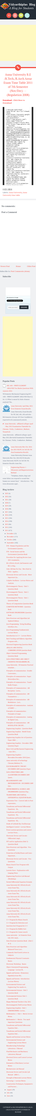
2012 (7, 527)
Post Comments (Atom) (20, 271)
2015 (7, 518)
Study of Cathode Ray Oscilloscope (18, 824)
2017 (7, 512)
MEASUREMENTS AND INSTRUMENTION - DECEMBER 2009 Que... (19, 783)
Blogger (18, 1112)
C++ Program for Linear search (17, 932)
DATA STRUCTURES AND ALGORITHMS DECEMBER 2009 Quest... (18, 774)
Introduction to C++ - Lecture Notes (18, 636)
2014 (7, 521)
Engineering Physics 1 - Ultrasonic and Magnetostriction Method (22, 470)
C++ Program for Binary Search (17, 920)
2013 (7, 524)
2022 (7, 496)
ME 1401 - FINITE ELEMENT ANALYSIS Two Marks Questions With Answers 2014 (18, 388)
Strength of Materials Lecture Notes (18, 1078)
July (8, 1093)
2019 (7, 506)
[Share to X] (7, 189)
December (10, 533)
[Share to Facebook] (9, 189)
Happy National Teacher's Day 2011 (18, 1002)
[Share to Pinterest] (11, 189)
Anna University (15, 192)
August (9, 1090)
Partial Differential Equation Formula (19, 882)
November (10, 537)
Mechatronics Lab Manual (15, 1069)
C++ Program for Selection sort (17, 923)
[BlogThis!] (5, 189)
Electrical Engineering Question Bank (19, 644)
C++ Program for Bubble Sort (16, 929)
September (10, 543)
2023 (7, 493)
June (8, 1096)
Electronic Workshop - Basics (16, 964)
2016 (7, 515)
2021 (7, 500)
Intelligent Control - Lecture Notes (18, 827)
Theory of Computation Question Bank (19, 604)
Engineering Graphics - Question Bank (19, 728)
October (10, 540)
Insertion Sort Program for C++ (17, 926)
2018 (7, 509)
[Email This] (4, 189)
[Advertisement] (18, 43)
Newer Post (5, 266)
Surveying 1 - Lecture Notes (16, 1081)
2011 (7, 530)
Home (18, 266)
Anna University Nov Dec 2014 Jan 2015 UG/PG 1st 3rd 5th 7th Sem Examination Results (21, 449)
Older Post (31, 266)
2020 (7, 503)
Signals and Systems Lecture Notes (18, 1037)
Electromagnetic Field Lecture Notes (19, 1005)
